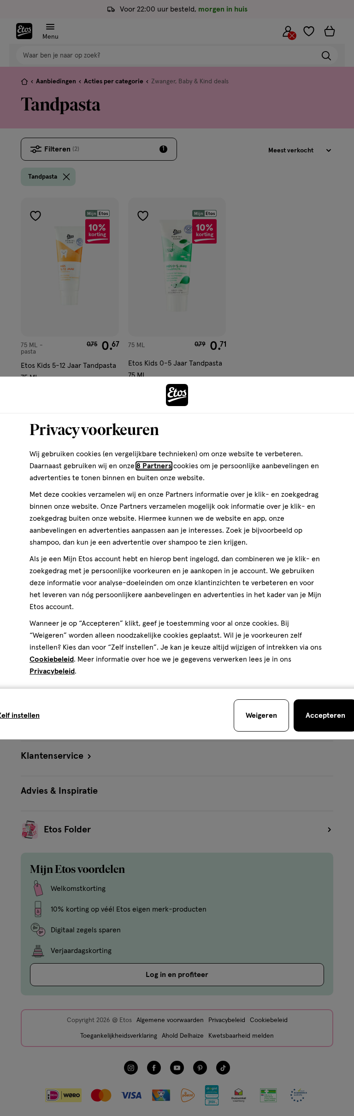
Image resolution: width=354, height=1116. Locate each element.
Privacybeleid (52, 671)
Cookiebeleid (52, 659)
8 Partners (153, 466)
